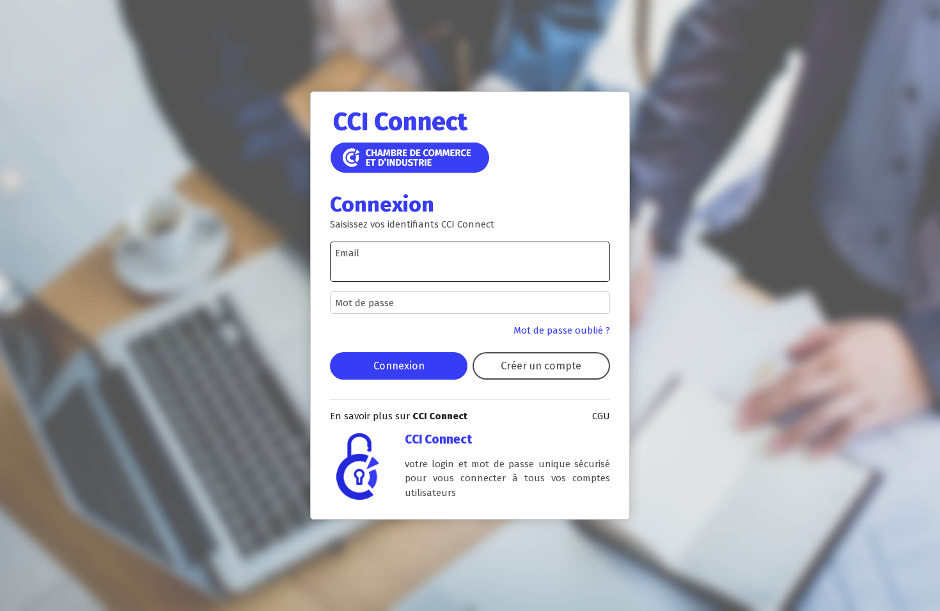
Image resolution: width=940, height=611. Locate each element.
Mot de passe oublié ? (561, 330)
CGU (601, 416)
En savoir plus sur (398, 416)
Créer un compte (541, 365)
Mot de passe (364, 303)
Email (347, 253)
